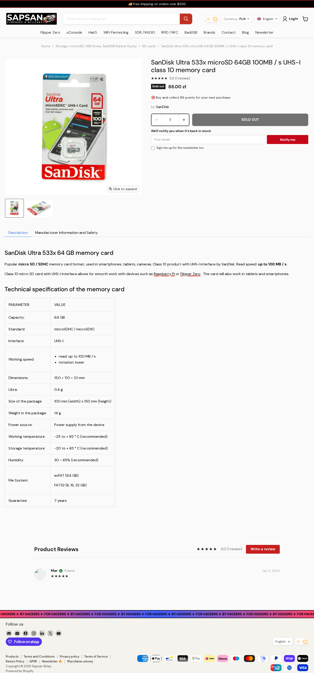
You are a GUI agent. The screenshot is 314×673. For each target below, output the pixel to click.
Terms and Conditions (39, 656)
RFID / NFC (169, 32)
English (280, 641)
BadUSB (191, 32)
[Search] (186, 19)
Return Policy (15, 661)
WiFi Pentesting (116, 32)
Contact (229, 32)
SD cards (149, 46)
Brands (209, 32)
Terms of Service (96, 656)
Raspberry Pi (164, 273)
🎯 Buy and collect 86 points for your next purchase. (191, 97)
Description (18, 232)
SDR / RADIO (145, 32)
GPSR (33, 661)
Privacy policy (69, 656)
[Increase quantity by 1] (184, 120)
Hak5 (92, 32)
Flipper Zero (50, 32)
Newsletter (264, 32)
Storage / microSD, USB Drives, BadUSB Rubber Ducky (96, 46)
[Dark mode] (211, 18)
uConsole (74, 32)
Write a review (263, 549)
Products (12, 656)
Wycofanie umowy (80, 661)
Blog (245, 32)
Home (45, 46)
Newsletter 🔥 (52, 661)
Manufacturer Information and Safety (66, 232)
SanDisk (162, 106)
